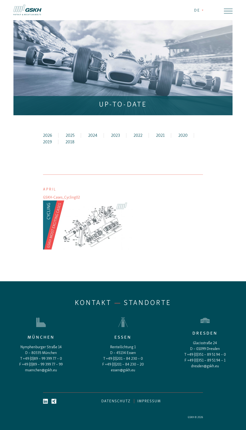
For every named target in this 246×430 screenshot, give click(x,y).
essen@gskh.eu (123, 370)
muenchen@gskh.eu (41, 370)
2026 (47, 136)
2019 (47, 142)
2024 (92, 136)
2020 (183, 136)
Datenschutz (115, 401)
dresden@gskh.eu (205, 366)
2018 (70, 142)
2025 (70, 136)
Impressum (149, 401)
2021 (160, 136)
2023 (115, 136)
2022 (138, 136)
